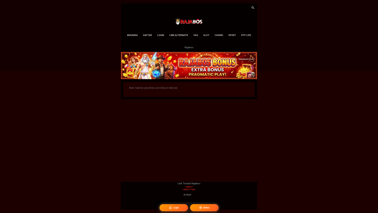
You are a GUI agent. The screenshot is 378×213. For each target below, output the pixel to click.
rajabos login (189, 189)
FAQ (196, 35)
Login (160, 35)
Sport (232, 35)
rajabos (189, 186)
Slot (206, 35)
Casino (219, 35)
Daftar (147, 35)
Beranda (132, 35)
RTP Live (246, 35)
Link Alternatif (178, 35)
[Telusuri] (253, 8)
